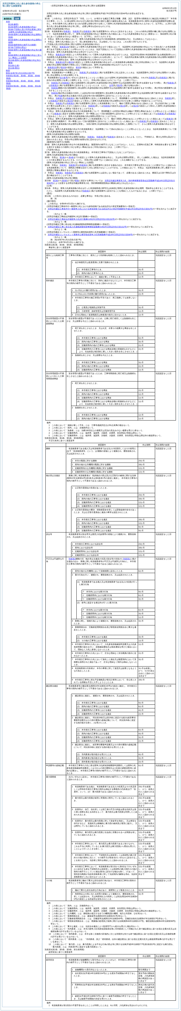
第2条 (62, 157)
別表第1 (67, 31)
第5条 (64, 180)
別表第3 (87, 31)
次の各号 (64, 77)
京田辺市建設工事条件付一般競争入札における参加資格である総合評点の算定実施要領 (100, 209)
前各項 (58, 114)
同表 (61, 96)
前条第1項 (64, 47)
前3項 (78, 67)
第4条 (71, 157)
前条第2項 (52, 67)
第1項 (122, 106)
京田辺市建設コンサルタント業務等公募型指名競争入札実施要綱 (90, 234)
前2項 (71, 62)
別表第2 (76, 31)
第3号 (119, 85)
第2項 (135, 106)
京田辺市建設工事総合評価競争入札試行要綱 (81, 219)
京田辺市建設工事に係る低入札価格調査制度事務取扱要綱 (87, 227)
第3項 (63, 67)
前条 (77, 180)
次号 (111, 85)
